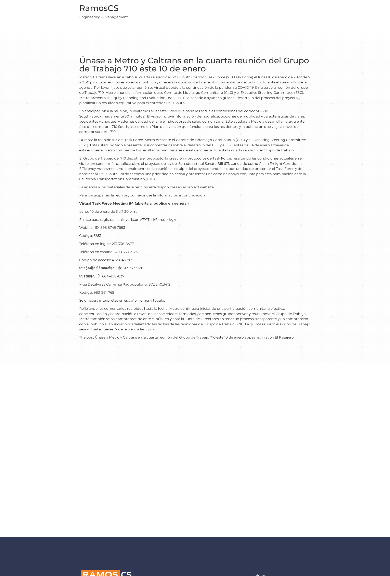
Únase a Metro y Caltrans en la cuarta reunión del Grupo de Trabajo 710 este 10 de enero (169, 337)
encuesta (95, 150)
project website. (200, 187)
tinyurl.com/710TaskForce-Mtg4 (148, 220)
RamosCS (99, 8)
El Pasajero (284, 337)
